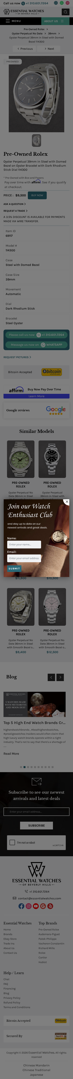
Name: (11, 538)
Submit (14, 568)
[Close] (66, 502)
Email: (11, 552)
